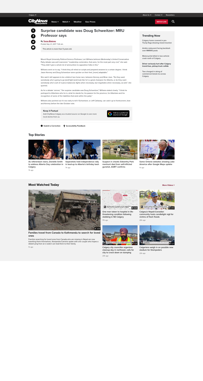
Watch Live (161, 22)
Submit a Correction (52, 126)
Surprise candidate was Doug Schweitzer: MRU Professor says (82, 33)
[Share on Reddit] (33, 42)
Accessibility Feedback (75, 126)
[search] (173, 21)
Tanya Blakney (49, 41)
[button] (147, 15)
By (48, 41)
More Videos (167, 185)
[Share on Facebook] (33, 36)
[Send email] (33, 47)
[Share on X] (33, 30)
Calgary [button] (31, 15)
